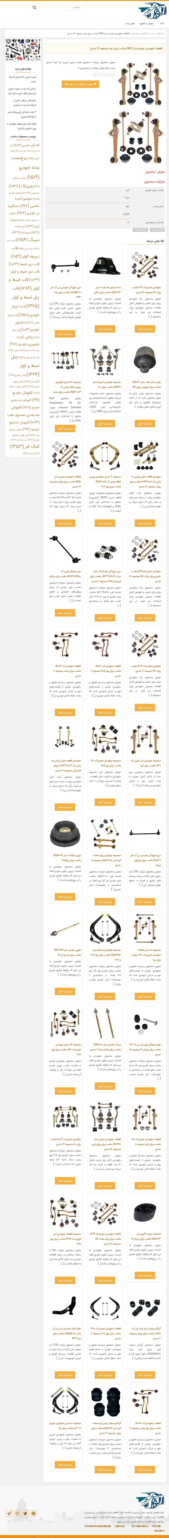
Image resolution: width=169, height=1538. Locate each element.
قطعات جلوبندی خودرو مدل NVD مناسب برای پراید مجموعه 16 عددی (65, 482)
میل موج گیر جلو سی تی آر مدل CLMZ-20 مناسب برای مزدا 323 (65, 292)
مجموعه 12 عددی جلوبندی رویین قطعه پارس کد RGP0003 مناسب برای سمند (67, 387)
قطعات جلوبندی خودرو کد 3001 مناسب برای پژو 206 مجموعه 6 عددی (106, 1334)
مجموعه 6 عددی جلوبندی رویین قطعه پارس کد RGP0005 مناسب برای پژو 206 (105, 482)
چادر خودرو (17, 375)
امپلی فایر (21, 151)
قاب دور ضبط (24, 264)
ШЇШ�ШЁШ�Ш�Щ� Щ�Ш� (104, 1526)
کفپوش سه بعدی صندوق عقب (23, 414)
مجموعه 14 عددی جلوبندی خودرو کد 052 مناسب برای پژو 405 (66, 1050)
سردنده (21, 232)
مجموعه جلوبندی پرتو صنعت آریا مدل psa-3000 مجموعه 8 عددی (106, 860)
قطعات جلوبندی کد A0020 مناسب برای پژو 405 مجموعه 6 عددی (106, 671)
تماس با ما (130, 24)
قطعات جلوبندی (139, 34)
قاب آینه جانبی (27, 248)
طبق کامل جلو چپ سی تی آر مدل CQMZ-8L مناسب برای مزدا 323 (67, 1334)
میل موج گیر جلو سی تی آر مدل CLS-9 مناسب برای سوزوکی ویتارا (145, 860)
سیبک (27, 240)
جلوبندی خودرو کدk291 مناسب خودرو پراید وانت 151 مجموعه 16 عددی (145, 576)
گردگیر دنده (31, 453)
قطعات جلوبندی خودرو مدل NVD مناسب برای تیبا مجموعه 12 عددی (126, 48)
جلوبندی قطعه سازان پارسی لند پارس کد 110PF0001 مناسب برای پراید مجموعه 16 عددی (145, 482)
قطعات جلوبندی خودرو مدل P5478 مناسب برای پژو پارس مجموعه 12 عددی (106, 1144)
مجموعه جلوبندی (140, 229)
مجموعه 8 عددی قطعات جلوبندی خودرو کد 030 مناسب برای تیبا (146, 955)
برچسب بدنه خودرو (25, 167)
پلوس (13, 350)
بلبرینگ (21, 186)
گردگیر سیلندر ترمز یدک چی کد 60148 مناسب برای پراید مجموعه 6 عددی (145, 1334)
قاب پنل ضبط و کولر (26, 297)
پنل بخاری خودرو (28, 357)
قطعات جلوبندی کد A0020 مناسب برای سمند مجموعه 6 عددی (67, 671)
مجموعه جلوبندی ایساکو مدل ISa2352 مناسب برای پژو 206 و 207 (106, 955)
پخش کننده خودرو (29, 350)
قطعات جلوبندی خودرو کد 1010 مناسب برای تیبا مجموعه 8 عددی (146, 1144)
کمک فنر (24, 447)
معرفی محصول (146, 24)
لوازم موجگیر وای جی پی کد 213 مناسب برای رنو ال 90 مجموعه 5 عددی (145, 1050)
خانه (162, 24)
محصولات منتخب (157, 34)
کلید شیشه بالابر (19, 440)
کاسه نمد (31, 382)
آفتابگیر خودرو (26, 145)
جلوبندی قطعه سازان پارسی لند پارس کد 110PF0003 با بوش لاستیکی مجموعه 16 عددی (66, 766)
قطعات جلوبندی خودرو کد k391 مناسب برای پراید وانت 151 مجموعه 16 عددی (105, 1239)
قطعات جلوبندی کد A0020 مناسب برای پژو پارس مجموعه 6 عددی (145, 1428)
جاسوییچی (32, 193)
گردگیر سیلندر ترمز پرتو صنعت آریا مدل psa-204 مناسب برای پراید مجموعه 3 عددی (106, 1428)
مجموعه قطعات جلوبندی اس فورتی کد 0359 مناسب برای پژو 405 (65, 1239)
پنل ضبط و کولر (25, 365)
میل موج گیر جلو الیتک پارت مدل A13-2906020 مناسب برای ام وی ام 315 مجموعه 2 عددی (105, 576)
